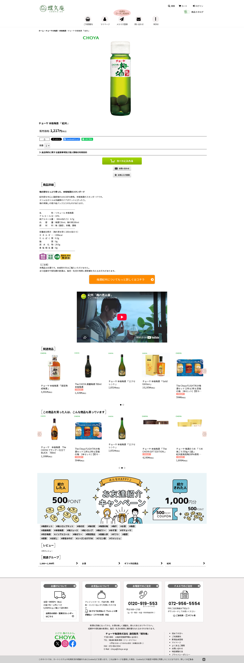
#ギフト (115, 534)
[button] (170, 6)
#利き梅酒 (46, 534)
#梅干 (114, 526)
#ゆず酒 (112, 530)
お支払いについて (100, 586)
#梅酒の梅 (103, 526)
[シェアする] (44, 139)
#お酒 (123, 526)
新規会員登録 (177, 639)
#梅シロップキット (64, 526)
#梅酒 (132, 526)
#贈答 (125, 534)
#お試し (53, 538)
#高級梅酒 (46, 530)
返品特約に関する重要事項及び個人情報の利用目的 (64, 152)
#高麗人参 (103, 534)
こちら (190, 659)
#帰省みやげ (66, 538)
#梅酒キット (47, 526)
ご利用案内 (176, 636)
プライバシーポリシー (181, 654)
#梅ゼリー (101, 530)
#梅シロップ (87, 530)
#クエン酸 (101, 538)
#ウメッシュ (115, 538)
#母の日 (80, 526)
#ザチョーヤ (125, 530)
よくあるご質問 (178, 645)
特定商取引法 (177, 651)
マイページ (176, 642)
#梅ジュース (72, 530)
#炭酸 (44, 538)
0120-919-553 (142, 603)
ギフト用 (191, 615)
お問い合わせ (177, 648)
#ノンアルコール (61, 534)
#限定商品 (90, 534)
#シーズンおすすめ (84, 538)
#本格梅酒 (58, 530)
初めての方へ (177, 633)
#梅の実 (91, 526)
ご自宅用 (179, 615)
